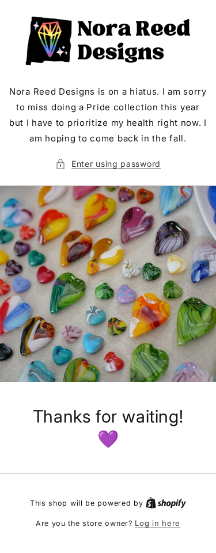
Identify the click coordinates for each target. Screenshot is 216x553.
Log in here (157, 523)
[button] (108, 163)
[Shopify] (166, 502)
